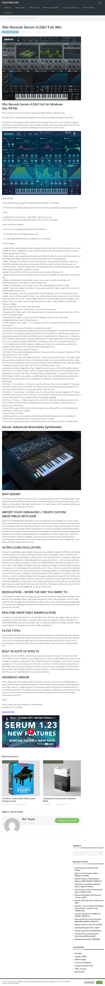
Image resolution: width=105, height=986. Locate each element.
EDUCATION (8, 13)
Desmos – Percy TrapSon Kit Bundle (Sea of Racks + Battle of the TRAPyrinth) (89, 908)
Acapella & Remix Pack (71, 8)
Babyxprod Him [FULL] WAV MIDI (87, 939)
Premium (7, 8)
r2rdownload (10, 2)
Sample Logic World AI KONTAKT (88, 931)
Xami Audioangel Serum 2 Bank (87, 928)
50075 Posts (32, 823)
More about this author (67, 820)
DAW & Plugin (34, 8)
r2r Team (26, 32)
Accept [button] (99, 982)
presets (29, 323)
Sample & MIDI (20, 8)
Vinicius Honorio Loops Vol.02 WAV (88, 925)
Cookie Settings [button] (89, 982)
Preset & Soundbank (51, 8)
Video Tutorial (89, 8)
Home (15, 32)
